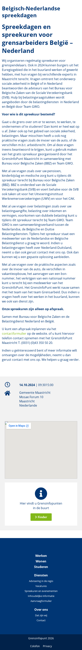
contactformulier (14, 333)
